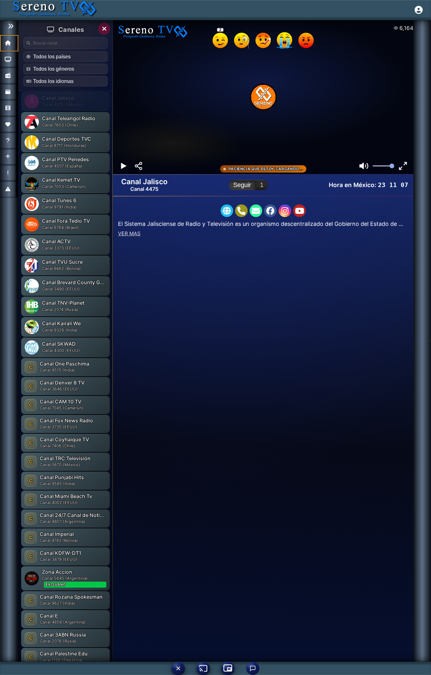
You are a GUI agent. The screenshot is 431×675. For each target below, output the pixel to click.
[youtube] (299, 210)
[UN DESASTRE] (306, 40)
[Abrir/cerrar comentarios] (252, 668)
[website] (227, 210)
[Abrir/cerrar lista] (178, 668)
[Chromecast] (203, 668)
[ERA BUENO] (284, 40)
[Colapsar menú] (9, 26)
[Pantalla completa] (403, 166)
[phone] (241, 210)
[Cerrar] (104, 29)
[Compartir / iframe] (138, 166)
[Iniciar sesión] (419, 10)
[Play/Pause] (123, 166)
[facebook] (270, 210)
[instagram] (285, 210)
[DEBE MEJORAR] (263, 40)
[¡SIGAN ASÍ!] (220, 40)
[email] (256, 210)
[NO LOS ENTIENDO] (241, 40)
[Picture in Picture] (227, 668)
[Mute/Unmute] (363, 166)
